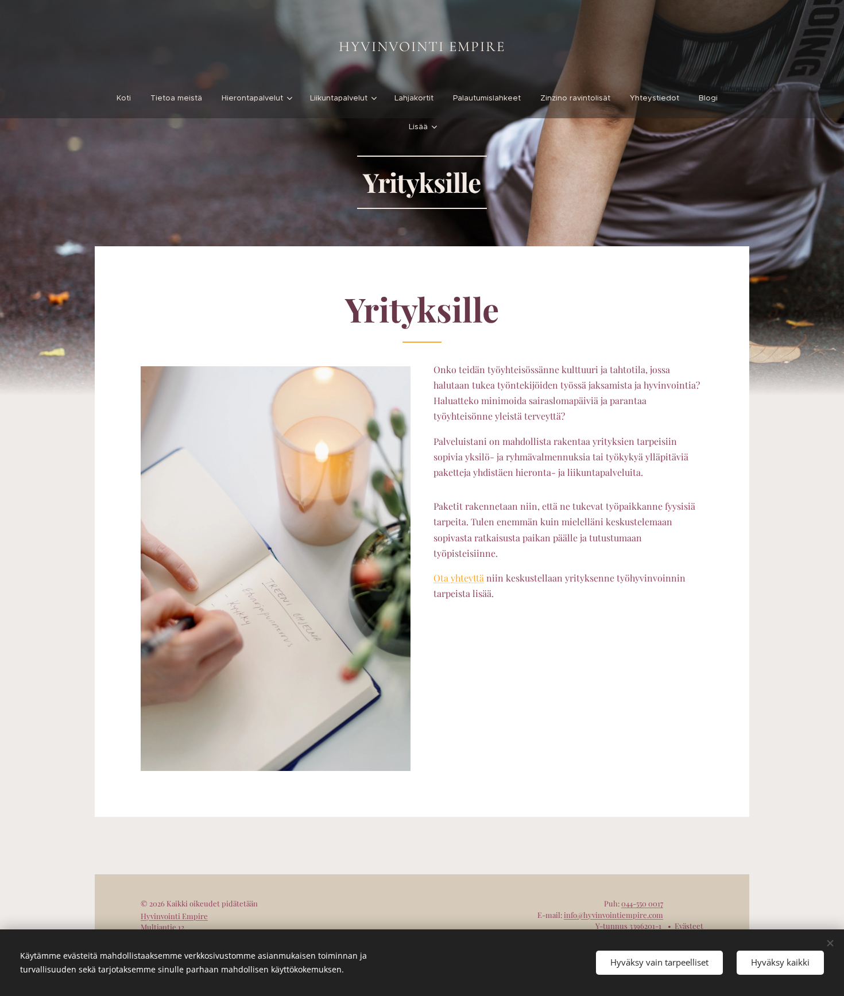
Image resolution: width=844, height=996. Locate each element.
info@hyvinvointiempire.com (613, 915)
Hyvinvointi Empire (174, 916)
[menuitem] (129, 98)
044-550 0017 (642, 903)
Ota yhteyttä (458, 578)
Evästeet (689, 926)
